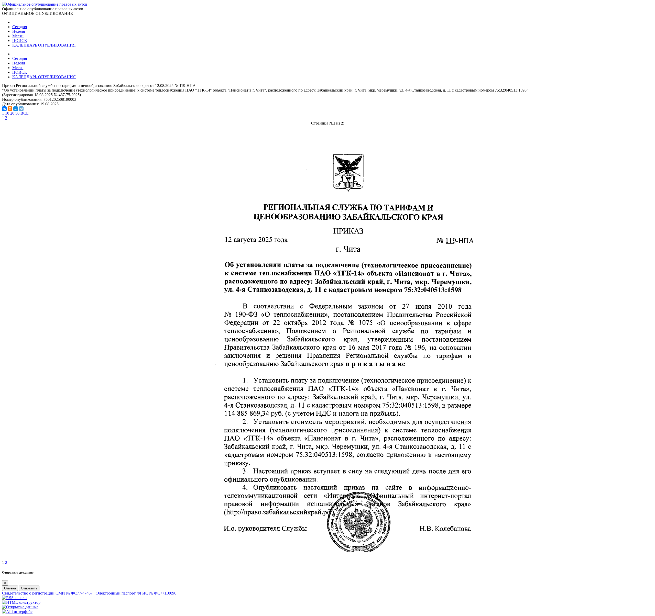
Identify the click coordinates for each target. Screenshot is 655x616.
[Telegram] (21, 108)
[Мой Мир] (15, 108)
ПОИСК (19, 40)
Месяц (18, 36)
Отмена (10, 588)
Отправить (29, 588)
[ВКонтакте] (4, 108)
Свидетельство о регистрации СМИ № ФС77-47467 (47, 593)
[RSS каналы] (14, 598)
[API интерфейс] (17, 611)
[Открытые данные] (20, 607)
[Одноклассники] (10, 108)
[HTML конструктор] (21, 602)
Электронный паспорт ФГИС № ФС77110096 (136, 593)
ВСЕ (24, 113)
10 (7, 113)
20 (12, 113)
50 (17, 113)
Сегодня (19, 27)
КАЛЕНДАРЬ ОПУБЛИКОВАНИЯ (44, 45)
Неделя (18, 31)
